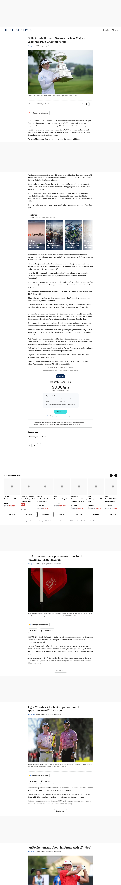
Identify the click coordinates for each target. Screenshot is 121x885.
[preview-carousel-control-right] (90, 235)
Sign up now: (31, 46)
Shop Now (12, 514)
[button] (105, 30)
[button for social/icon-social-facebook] (87, 104)
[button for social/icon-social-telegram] (82, 104)
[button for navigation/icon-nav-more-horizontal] (91, 104)
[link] (17, 30)
